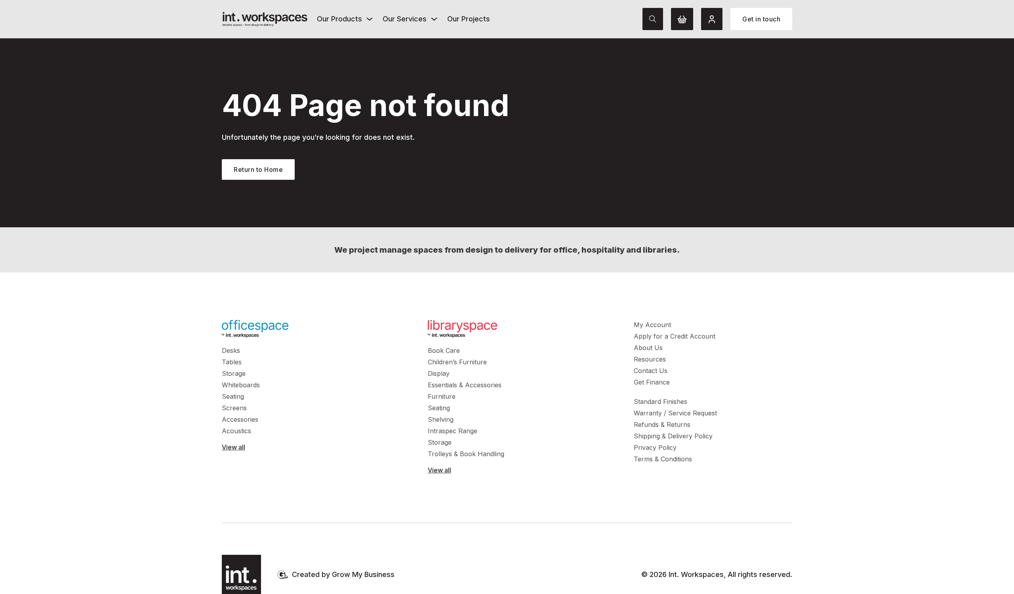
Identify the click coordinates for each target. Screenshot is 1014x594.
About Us (648, 348)
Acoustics (236, 431)
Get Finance (652, 382)
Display (439, 373)
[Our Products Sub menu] (369, 19)
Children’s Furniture (457, 362)
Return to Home (258, 169)
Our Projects (468, 19)
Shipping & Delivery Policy (673, 436)
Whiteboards (241, 385)
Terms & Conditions (663, 459)
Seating (233, 396)
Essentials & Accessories (464, 385)
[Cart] (682, 19)
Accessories (240, 419)
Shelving (441, 419)
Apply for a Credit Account (674, 336)
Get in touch (761, 19)
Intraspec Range (452, 431)
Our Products (339, 19)
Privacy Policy (655, 447)
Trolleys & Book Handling (466, 454)
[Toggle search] (652, 19)
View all (233, 447)
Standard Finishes (660, 402)
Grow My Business (363, 574)
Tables (232, 362)
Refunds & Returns (662, 424)
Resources (650, 359)
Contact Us (650, 371)
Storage (234, 373)
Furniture (442, 396)
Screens (234, 408)
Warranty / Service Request (675, 413)
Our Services (405, 19)
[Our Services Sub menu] (434, 19)
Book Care (444, 350)
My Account (652, 325)
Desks (231, 350)
